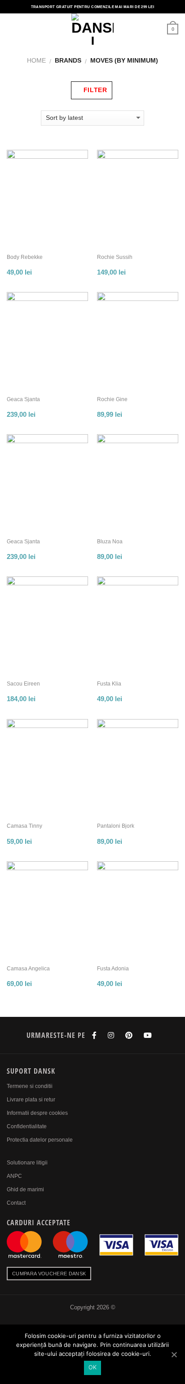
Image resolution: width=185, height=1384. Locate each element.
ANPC (14, 1176)
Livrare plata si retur (31, 1099)
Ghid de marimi (25, 1189)
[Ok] (173, 1354)
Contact (16, 1203)
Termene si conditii (30, 1086)
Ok (92, 1367)
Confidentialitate (27, 1126)
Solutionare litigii (27, 1163)
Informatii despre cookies (37, 1113)
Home (36, 60)
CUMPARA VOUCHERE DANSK (49, 1273)
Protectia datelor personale (40, 1140)
